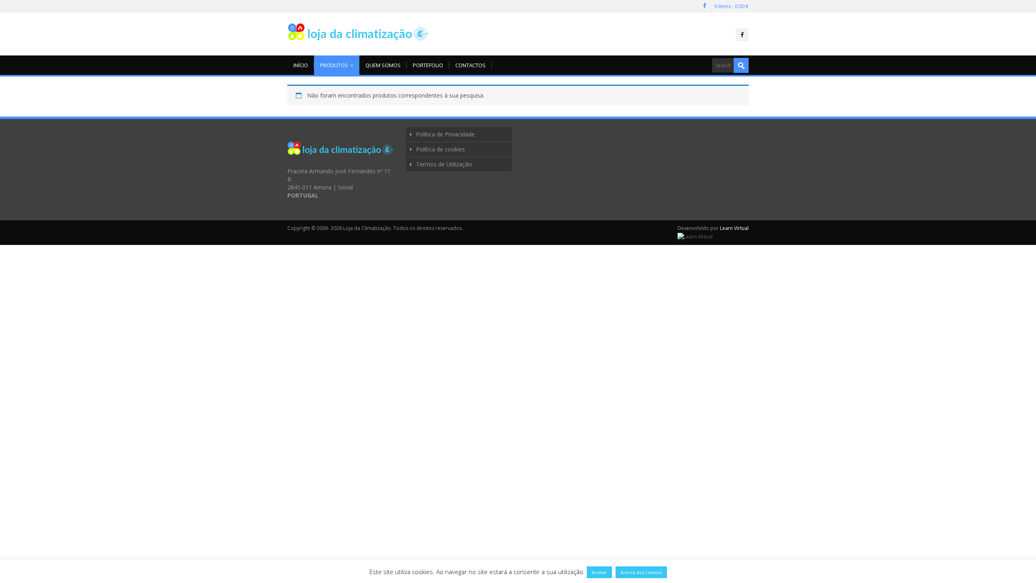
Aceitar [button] (599, 572)
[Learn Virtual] (695, 236)
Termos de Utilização (444, 164)
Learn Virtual (734, 228)
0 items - (731, 6)
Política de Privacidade (445, 134)
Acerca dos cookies (641, 572)
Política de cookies (440, 149)
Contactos (470, 65)
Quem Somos (383, 65)
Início (300, 65)
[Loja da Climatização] (358, 32)
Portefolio (428, 65)
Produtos (334, 65)
